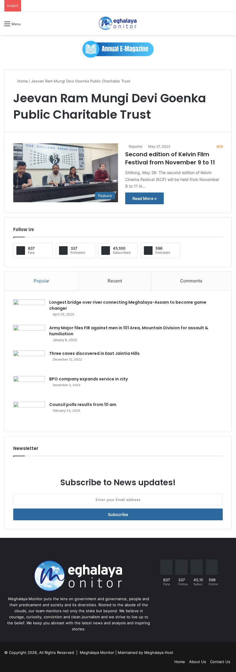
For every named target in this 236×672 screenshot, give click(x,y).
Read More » (144, 198)
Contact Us (220, 661)
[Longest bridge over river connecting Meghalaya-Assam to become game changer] (29, 310)
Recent (115, 281)
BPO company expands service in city (88, 379)
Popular (42, 281)
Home (22, 81)
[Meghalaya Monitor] (118, 23)
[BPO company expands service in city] (29, 387)
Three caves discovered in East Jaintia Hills (94, 353)
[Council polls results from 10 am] (29, 412)
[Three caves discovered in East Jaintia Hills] (29, 361)
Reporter (135, 146)
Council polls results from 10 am (82, 404)
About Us (197, 661)
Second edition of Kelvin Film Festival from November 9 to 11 (170, 158)
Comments (191, 281)
